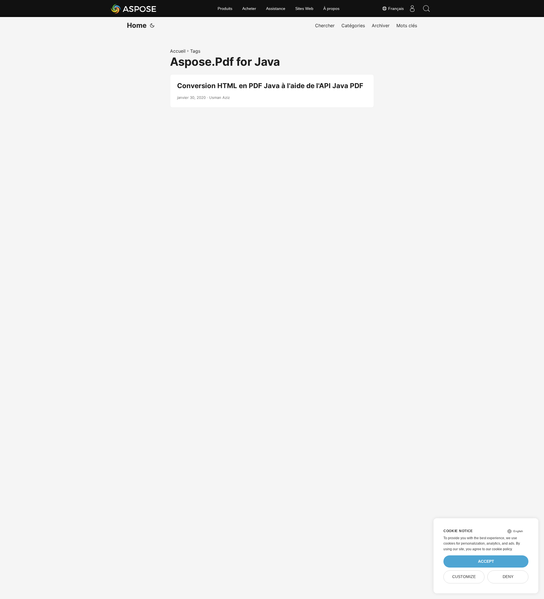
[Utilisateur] (412, 8)
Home (136, 25)
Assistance (275, 8)
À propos (331, 8)
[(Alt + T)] (152, 25)
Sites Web (304, 8)
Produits (225, 8)
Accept (486, 561)
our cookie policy (499, 549)
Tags (195, 51)
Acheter (249, 8)
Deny (508, 577)
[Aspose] (133, 8)
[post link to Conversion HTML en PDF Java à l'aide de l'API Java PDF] (272, 91)
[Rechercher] (426, 8)
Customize (464, 577)
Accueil (178, 51)
